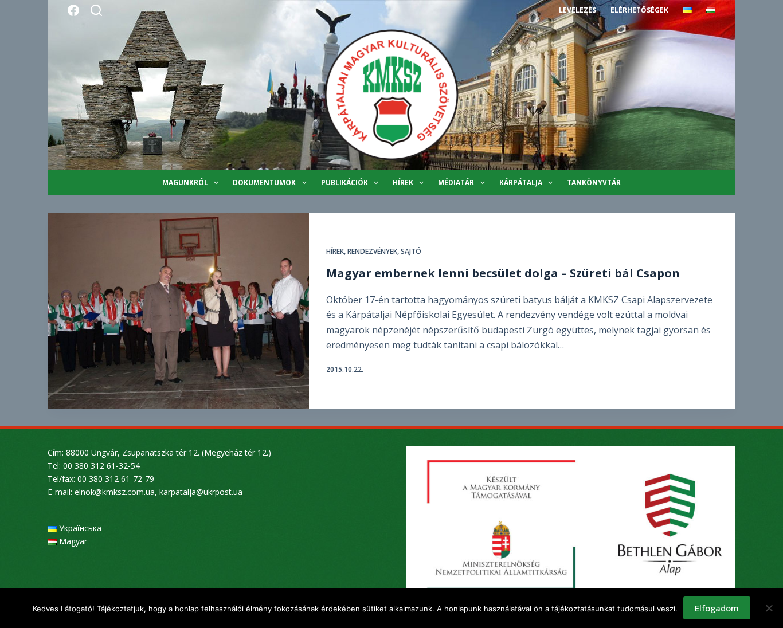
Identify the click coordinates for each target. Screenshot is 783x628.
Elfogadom (717, 608)
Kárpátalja (520, 182)
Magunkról (185, 182)
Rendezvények (372, 251)
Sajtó (411, 251)
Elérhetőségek (639, 10)
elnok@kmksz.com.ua (115, 491)
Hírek (403, 182)
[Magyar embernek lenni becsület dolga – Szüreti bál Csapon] (178, 311)
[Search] (96, 10)
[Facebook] (73, 10)
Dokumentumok (264, 182)
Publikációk (344, 182)
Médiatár (456, 182)
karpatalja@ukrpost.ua (200, 491)
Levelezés (577, 10)
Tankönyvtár (594, 182)
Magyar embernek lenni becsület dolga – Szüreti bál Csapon (503, 273)
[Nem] (768, 608)
